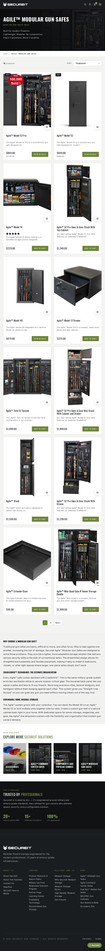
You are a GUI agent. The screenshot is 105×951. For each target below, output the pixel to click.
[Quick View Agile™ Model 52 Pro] (46, 127)
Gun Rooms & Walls (89, 902)
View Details (40, 154)
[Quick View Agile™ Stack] (46, 492)
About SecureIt (10, 876)
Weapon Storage (63, 876)
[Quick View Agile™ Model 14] (46, 218)
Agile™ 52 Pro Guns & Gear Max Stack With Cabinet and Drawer (75, 412)
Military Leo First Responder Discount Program (38, 885)
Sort (69, 63)
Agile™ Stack (12, 501)
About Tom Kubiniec (12, 879)
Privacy (87, 939)
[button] (13, 233)
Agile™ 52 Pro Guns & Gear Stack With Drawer (76, 502)
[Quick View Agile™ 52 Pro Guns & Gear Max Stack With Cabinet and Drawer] (97, 402)
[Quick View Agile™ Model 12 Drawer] (97, 312)
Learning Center (36, 896)
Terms (98, 939)
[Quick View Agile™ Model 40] (46, 312)
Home (5, 54)
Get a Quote (60, 899)
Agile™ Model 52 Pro (16, 135)
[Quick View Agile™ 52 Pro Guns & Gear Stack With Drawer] (97, 492)
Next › (58, 623)
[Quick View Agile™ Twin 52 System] (46, 402)
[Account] (90, 4)
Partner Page (35, 892)
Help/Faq (7, 887)
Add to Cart (40, 248)
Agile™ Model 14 (14, 227)
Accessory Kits (87, 906)
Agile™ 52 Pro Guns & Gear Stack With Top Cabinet (76, 228)
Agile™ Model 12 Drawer (69, 320)
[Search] (85, 4)
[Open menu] (100, 4)
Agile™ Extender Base (17, 591)
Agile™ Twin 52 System (17, 410)
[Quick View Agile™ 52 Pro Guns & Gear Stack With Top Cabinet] (97, 218)
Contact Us (8, 883)
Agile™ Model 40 (14, 320)
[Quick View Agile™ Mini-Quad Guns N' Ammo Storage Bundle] (97, 582)
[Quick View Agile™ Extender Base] (46, 582)
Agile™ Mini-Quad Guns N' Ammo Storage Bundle (77, 592)
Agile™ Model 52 (65, 135)
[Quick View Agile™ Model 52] (97, 127)
